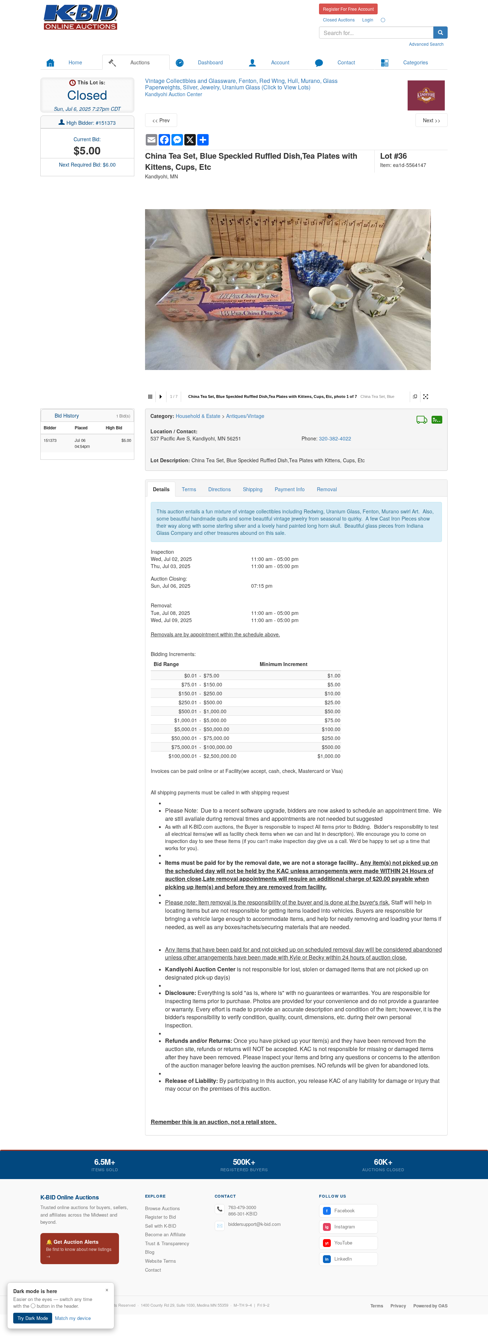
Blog (149, 1251)
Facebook (340, 1210)
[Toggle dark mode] (383, 19)
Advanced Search (426, 44)
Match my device (73, 1318)
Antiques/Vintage (245, 415)
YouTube (338, 1242)
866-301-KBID (242, 1213)
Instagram (340, 1226)
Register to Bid (160, 1216)
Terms (189, 489)
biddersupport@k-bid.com (254, 1224)
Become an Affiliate (165, 1234)
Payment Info (290, 489)
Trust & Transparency (167, 1243)
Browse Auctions (162, 1208)
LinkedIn (338, 1258)
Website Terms (160, 1260)
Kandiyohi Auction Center (173, 94)
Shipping (253, 489)
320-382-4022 (335, 438)
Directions (219, 489)
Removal (327, 489)
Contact (153, 1269)
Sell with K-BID (160, 1225)
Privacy (398, 1305)
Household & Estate (199, 415)
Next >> (431, 120)
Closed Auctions (339, 19)
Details (161, 489)
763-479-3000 (242, 1207)
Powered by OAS (430, 1305)
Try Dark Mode (33, 1318)
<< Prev (161, 120)
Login (367, 19)
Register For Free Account (348, 9)
